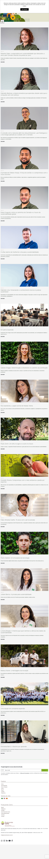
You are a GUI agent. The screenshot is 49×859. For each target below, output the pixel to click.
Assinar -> (45, 770)
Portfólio (2, 810)
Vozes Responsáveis (5, 813)
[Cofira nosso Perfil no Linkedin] (7, 841)
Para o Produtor (4, 786)
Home (2, 784)
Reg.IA (2, 789)
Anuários (3, 814)
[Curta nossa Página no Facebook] (12, 841)
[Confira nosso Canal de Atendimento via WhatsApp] (2, 841)
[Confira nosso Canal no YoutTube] (10, 841)
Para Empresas (4, 785)
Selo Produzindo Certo (5, 811)
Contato (2, 791)
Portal (2, 788)
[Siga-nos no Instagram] (4, 841)
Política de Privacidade (24, 773)
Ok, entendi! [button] (24, 9)
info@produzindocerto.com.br (7, 835)
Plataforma (3, 792)
